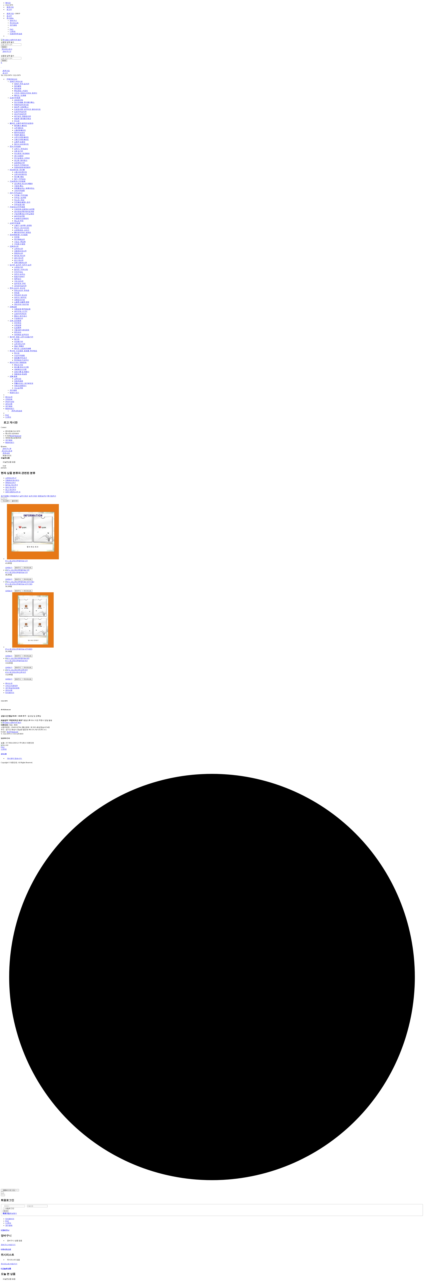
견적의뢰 (8, 399)
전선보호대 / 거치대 (22, 158)
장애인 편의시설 (16, 81)
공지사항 (8, 404)
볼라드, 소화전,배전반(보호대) (21, 123)
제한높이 (17, 279)
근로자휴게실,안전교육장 (24, 214)
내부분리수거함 (20, 369)
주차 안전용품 (15, 146)
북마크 (8, 3)
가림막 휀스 (18, 186)
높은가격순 (33, 496)
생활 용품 (13, 376)
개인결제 (13, 25)
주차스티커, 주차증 (21, 290)
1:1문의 (12, 31)
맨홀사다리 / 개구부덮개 (23, 383)
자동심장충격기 (20, 386)
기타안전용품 (19, 191)
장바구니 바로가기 (8, 1245)
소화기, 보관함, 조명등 (23, 225)
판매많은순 (14, 496)
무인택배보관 (19, 239)
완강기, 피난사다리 (21, 228)
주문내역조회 (16, 411)
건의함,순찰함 (19, 244)
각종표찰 (13, 307)
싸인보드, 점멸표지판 (22, 116)
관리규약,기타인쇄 (21, 304)
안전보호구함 (19, 204)
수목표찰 (17, 325)
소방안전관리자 (20, 314)
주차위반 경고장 (20, 295)
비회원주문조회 (16, 34)
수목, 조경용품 (15, 321)
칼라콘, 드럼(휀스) (21, 107)
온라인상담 (9, 402)
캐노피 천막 (18, 221)
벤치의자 (17, 332)
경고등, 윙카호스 (20, 160)
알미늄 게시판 (19, 256)
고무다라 (17, 379)
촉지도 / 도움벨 (20, 95)
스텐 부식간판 (19, 344)
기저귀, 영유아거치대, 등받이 (25, 93)
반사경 (16, 121)
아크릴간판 (18, 341)
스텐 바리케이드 (20, 174)
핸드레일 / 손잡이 (21, 91)
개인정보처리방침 (12, 688)
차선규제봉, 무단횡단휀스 (24, 102)
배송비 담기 (14, 393)
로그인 (9, 9)
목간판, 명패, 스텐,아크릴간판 (21, 337)
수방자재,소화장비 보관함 (24, 209)
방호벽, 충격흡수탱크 (22, 119)
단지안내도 (18, 272)
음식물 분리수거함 (21, 367)
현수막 (16, 353)
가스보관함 (18, 388)
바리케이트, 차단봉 (17, 170)
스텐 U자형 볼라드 (21, 137)
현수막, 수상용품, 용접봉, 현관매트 (23, 351)
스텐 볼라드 (18, 128)
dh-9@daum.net (15, 436)
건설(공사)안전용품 (17, 207)
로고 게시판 (18, 260)
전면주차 (17, 323)
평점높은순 (42, 496)
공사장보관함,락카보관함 (24, 211)
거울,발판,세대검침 (21, 330)
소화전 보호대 (19, 142)
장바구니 (13, 20)
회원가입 (10, 7)
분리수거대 (18, 365)
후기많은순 (51, 496)
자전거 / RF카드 (20, 297)
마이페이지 (9, 693)
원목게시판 (18, 253)
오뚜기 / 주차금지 (21, 149)
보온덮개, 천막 (20, 283)
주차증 (16, 293)
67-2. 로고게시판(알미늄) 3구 (16, 572)
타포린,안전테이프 (21, 165)
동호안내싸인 (19, 276)
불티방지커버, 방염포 (22, 232)
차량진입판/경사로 (21, 105)
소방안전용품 (15, 223)
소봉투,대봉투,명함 (21, 302)
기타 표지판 (18, 281)
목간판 (16, 339)
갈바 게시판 (18, 258)
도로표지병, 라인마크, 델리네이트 (27, 109)
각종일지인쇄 (19, 300)
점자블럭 (17, 86)
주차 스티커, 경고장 (17, 288)
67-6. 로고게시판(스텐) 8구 (15, 672)
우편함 (16, 237)
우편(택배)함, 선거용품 (19, 235)
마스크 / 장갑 (19, 200)
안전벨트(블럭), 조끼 (22, 202)
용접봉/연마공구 (20, 358)
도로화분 (17, 328)
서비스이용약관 (11, 686)
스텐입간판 (18, 267)
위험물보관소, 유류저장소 (24, 188)
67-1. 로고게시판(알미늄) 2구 (16, 561)
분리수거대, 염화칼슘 (18, 362)
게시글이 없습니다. (14, 758)
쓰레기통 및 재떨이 (21, 372)
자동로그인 (9, 1208)
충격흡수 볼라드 (20, 126)
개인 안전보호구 (16, 193)
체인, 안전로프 (20, 179)
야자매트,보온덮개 (21, 335)
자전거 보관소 (19, 274)
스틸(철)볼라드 (20, 130)
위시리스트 (14, 23)
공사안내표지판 (20, 114)
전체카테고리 (12, 79)
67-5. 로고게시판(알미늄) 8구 (16, 661)
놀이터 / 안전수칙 (21, 269)
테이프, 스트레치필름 (22, 348)
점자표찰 (17, 88)
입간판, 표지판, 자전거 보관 (20, 265)
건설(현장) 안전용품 (17, 181)
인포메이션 (18, 318)
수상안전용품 (19, 355)
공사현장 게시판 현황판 (23, 184)
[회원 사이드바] (3, 1195)
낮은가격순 (23, 496)
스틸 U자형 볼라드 (21, 139)
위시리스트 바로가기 (9, 1264)
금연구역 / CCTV (20, 311)
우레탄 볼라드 (19, 135)
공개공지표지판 (20, 286)
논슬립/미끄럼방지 (21, 218)
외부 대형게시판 (20, 263)
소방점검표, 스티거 (21, 230)
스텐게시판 (18, 249)
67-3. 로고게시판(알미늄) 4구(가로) (18, 584)
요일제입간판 (19, 163)
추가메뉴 (10, 18)
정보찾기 (13, 1213)
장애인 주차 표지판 (21, 84)
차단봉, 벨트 (19, 177)
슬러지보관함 (19, 216)
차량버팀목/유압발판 (22, 167)
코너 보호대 (18, 156)
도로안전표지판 (20, 112)
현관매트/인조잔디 (21, 360)
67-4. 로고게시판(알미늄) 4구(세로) (18, 649)
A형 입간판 (18, 151)
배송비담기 (9, 408)
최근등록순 (5, 496)
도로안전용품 (15, 98)
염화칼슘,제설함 (20, 374)
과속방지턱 (18, 100)
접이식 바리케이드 (21, 144)
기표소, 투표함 (20, 242)
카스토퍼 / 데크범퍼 (22, 153)
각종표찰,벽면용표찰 (22, 309)
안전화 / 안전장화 (21, 195)
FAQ (11, 29)
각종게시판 (14, 246)
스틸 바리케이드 (20, 172)
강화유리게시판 (20, 251)
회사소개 (8, 397)
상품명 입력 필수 (7, 42)
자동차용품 (18, 381)
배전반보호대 (19, 132)
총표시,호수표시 (20, 316)
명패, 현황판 (19, 346)
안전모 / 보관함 (20, 197)
